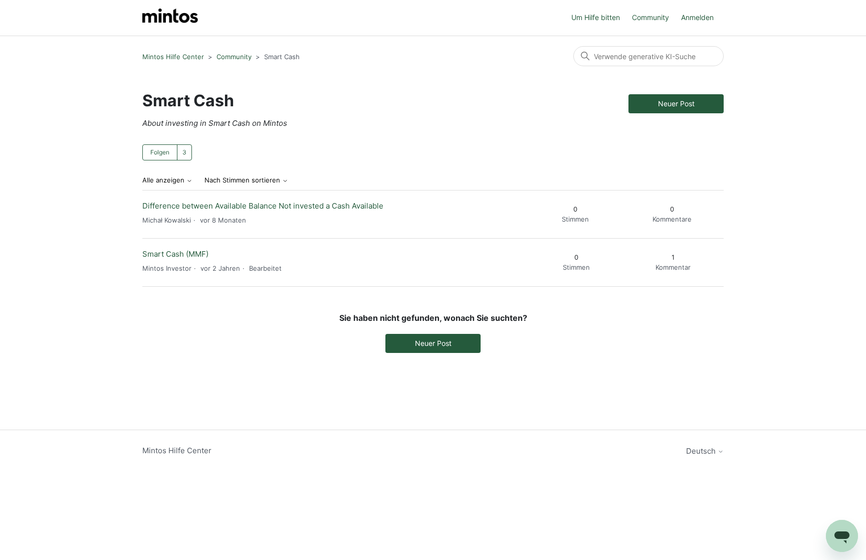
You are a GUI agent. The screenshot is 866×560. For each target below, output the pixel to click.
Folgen (159, 152)
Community (650, 17)
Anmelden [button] (697, 17)
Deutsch (702, 451)
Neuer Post (676, 103)
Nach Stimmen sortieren (243, 180)
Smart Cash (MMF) (175, 254)
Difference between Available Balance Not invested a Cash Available (262, 206)
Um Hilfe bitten (595, 17)
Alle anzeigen (164, 180)
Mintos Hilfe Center (173, 57)
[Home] (170, 18)
